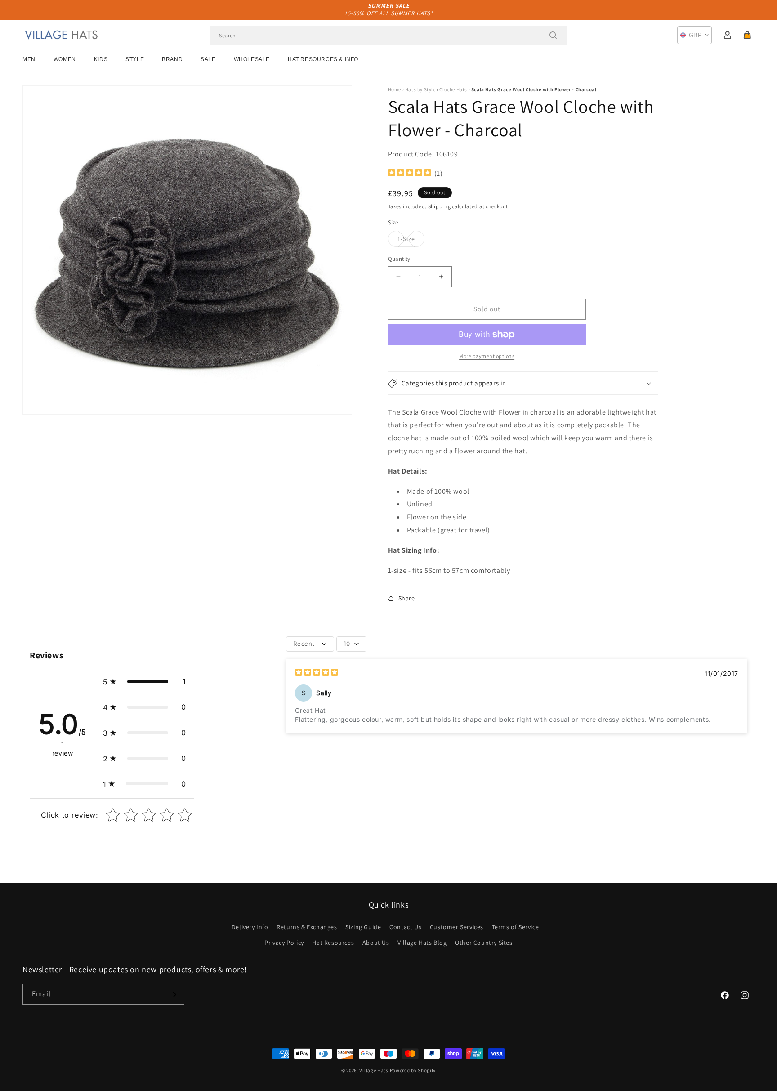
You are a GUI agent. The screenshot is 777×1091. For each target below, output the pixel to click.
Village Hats (373, 1070)
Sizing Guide (363, 927)
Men (29, 59)
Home (394, 89)
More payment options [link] (486, 356)
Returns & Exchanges (307, 927)
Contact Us (405, 927)
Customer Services (456, 927)
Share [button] (406, 598)
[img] (409, 174)
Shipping (439, 206)
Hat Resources (333, 943)
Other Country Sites (483, 943)
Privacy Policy (284, 943)
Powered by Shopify (413, 1070)
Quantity (399, 259)
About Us (375, 943)
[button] (747, 35)
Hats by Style (420, 89)
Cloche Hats (453, 89)
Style (134, 59)
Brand (172, 59)
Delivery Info (250, 927)
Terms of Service (515, 927)
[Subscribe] (174, 994)
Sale (208, 59)
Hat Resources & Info (323, 59)
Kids (100, 59)
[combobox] (388, 35)
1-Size (410, 240)
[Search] (553, 35)
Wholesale (252, 59)
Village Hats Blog (422, 943)
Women (65, 59)
